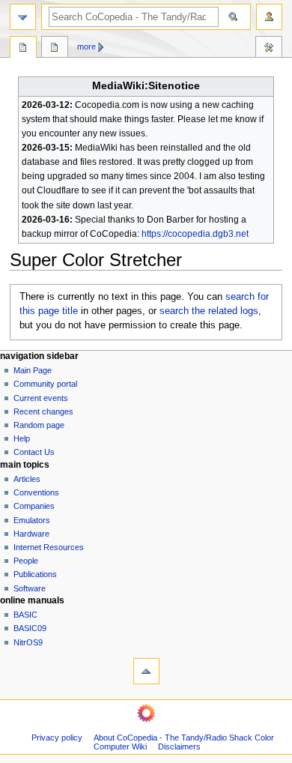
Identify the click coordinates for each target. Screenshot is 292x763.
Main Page (32, 370)
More (86, 46)
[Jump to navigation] (23, 17)
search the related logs (208, 311)
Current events (40, 397)
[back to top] (146, 671)
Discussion (54, 49)
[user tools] (269, 17)
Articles (26, 478)
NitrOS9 (28, 642)
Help (21, 438)
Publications (35, 574)
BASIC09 (29, 628)
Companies (34, 505)
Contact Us (34, 451)
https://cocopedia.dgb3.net (195, 234)
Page (23, 49)
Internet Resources (48, 547)
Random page (38, 424)
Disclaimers (179, 746)
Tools (269, 49)
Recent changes (43, 411)
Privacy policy (56, 737)
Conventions (36, 492)
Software (29, 588)
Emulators (31, 520)
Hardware (31, 533)
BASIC (25, 614)
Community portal (45, 383)
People (25, 560)
